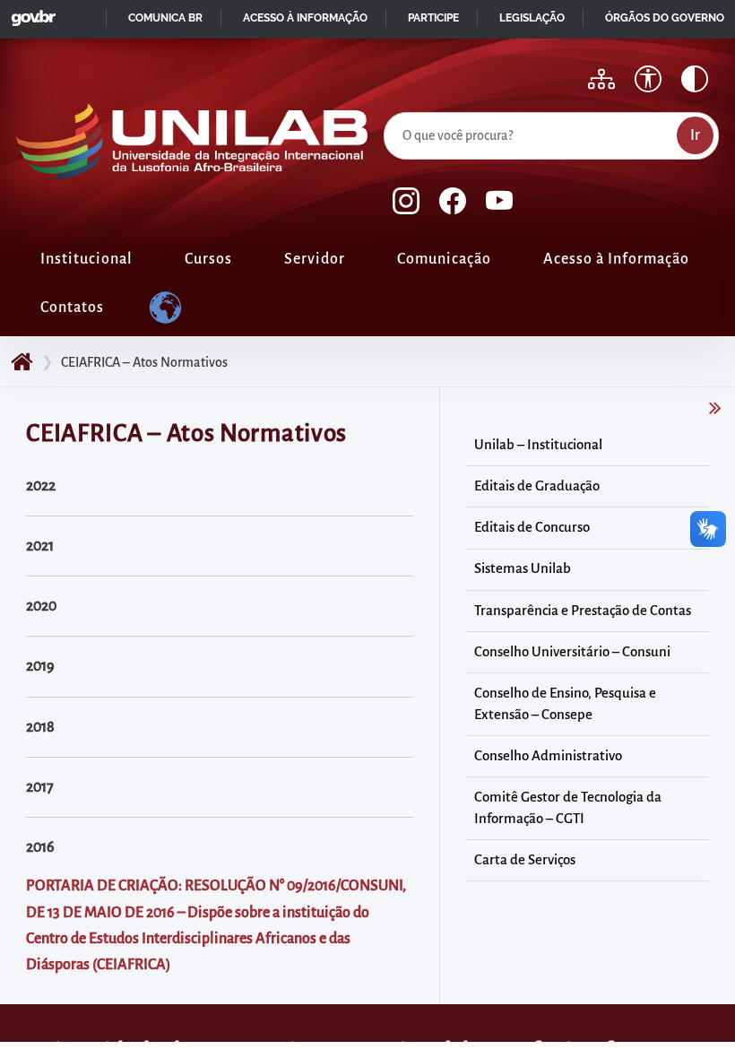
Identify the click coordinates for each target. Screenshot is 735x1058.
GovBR (29, 13)
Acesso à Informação (616, 259)
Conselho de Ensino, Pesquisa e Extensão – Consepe (565, 704)
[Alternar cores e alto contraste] (694, 78)
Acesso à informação (305, 18)
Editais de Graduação (537, 486)
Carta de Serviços (524, 860)
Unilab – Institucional (538, 445)
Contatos (72, 307)
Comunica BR (165, 18)
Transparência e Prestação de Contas (582, 610)
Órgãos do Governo (664, 18)
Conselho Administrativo (548, 756)
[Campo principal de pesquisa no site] (388, 108)
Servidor (314, 259)
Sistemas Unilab (522, 568)
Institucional (86, 259)
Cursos (208, 259)
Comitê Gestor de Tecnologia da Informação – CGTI (568, 808)
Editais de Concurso (532, 527)
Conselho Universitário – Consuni (572, 652)
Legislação (532, 18)
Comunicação (444, 259)
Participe (433, 18)
